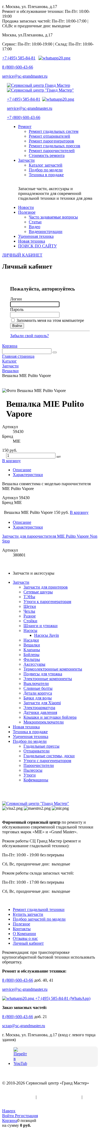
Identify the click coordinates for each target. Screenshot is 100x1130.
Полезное (21, 924)
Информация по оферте (59, 1097)
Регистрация (26, 1115)
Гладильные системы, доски (49, 756)
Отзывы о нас (25, 938)
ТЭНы (29, 596)
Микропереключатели (43, 722)
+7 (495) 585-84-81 (18, 58)
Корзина (9, 346)
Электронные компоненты (47, 678)
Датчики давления (40, 712)
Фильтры (31, 659)
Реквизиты (12, 1101)
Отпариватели (36, 751)
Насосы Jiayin (46, 635)
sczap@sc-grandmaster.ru (23, 1025)
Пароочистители (38, 765)
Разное (29, 616)
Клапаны (31, 649)
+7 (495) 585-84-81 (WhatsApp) (62, 998)
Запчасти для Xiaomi (42, 702)
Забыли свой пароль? (29, 335)
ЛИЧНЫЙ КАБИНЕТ (22, 255)
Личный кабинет (28, 943)
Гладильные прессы (41, 746)
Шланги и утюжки (40, 625)
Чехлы (29, 611)
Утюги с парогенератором (47, 760)
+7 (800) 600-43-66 (23, 117)
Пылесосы (32, 770)
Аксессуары (34, 664)
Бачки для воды (37, 698)
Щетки (29, 606)
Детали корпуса (37, 693)
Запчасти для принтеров (45, 587)
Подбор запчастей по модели (39, 919)
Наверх (8, 1111)
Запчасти (21, 582)
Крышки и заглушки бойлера (50, 717)
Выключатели (36, 683)
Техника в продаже (30, 731)
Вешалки (31, 645)
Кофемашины (35, 780)
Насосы (30, 630)
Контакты (22, 928)
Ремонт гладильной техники (39, 909)
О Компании (24, 933)
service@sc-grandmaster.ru (24, 76)
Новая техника (26, 727)
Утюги (29, 775)
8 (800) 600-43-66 (17, 67)
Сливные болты (38, 688)
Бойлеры (31, 654)
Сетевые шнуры (38, 592)
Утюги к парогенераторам (47, 601)
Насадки (31, 640)
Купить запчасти (28, 914)
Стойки (30, 621)
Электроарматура (39, 707)
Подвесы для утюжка (42, 674)
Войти (8, 1115)
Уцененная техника (30, 736)
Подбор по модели (30, 741)
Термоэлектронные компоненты (52, 669)
